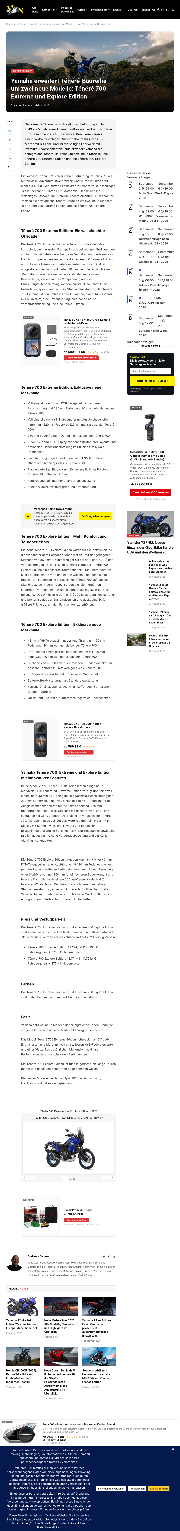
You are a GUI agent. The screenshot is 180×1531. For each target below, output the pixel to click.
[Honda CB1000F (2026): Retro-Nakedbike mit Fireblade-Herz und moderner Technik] (23, 1356)
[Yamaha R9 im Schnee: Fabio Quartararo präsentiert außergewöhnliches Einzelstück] (99, 1306)
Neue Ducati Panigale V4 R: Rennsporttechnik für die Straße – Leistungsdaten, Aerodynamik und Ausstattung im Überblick (60, 1382)
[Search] (173, 10)
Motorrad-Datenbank (67, 9)
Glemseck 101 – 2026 (153, 261)
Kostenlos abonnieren (152, 381)
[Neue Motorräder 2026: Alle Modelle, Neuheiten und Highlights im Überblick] (61, 1306)
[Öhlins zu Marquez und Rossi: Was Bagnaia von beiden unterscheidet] (136, 565)
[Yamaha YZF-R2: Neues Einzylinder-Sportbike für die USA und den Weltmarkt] (150, 524)
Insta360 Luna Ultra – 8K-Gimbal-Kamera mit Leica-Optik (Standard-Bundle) (148, 455)
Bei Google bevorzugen (96, 516)
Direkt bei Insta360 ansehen (81, 357)
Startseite (10, 24)
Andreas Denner (22, 105)
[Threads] (9, 157)
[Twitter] (9, 148)
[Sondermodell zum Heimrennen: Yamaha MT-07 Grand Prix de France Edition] (99, 1356)
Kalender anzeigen (140, 342)
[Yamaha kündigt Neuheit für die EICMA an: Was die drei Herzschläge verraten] (136, 589)
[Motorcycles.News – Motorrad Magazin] (14, 10)
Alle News (35, 9)
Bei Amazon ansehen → (79, 752)
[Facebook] (9, 139)
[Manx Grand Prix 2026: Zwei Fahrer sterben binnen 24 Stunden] (136, 640)
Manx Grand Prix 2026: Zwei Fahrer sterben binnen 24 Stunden (159, 641)
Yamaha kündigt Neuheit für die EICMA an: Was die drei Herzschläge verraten (159, 592)
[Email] (9, 166)
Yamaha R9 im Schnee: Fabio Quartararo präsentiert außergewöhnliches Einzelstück (97, 1328)
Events (117, 9)
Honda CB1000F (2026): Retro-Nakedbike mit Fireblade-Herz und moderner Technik (21, 1376)
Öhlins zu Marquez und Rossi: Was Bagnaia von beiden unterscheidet (160, 566)
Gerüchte (134, 535)
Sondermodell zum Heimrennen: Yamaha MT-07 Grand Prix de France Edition (96, 1376)
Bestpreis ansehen (76, 1220)
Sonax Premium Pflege (78, 1210)
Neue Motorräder (22, 71)
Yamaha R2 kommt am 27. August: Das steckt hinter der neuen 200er (160, 617)
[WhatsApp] (9, 130)
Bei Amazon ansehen (54, 1439)
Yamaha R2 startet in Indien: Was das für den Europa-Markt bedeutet (21, 1324)
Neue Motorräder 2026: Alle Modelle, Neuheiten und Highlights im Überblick (59, 1326)
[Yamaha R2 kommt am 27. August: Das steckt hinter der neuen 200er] (136, 616)
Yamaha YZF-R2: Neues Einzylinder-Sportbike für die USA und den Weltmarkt (150, 547)
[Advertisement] (153, 141)
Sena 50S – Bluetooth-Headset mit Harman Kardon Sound (79, 1424)
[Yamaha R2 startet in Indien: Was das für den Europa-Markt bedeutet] (23, 1306)
